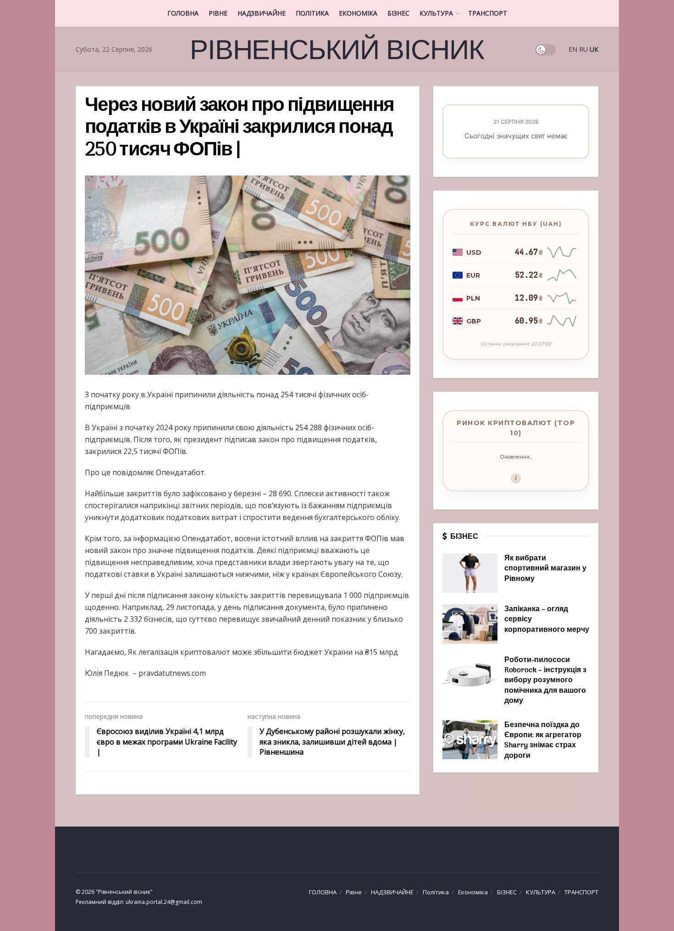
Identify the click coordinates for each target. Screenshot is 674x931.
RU (583, 49)
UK (594, 49)
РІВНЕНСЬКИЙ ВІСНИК (337, 49)
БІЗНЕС (398, 13)
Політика (312, 13)
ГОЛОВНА (183, 13)
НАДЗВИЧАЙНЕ (262, 13)
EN (573, 49)
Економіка (358, 13)
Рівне (218, 13)
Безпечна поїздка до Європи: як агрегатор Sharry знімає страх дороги (542, 740)
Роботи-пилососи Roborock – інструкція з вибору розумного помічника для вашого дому (545, 680)
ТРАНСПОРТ (487, 13)
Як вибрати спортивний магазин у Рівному (545, 569)
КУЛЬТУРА (436, 13)
